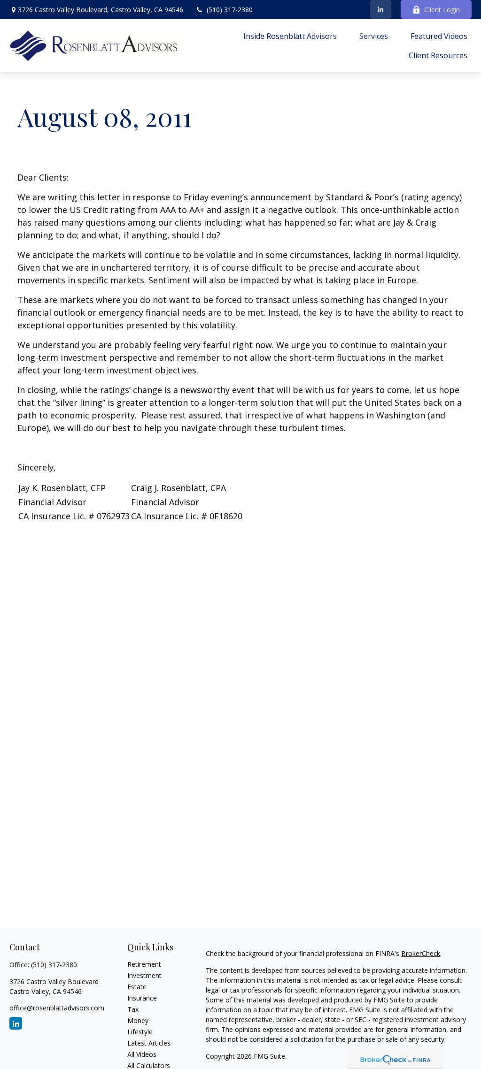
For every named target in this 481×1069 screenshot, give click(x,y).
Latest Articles (149, 1043)
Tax (133, 1009)
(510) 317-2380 (230, 9)
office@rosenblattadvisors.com (56, 1007)
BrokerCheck (420, 953)
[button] (290, 35)
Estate (137, 986)
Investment (144, 975)
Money (137, 1020)
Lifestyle (140, 1031)
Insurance (142, 997)
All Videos (141, 1054)
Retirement (144, 964)
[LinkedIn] (380, 9)
